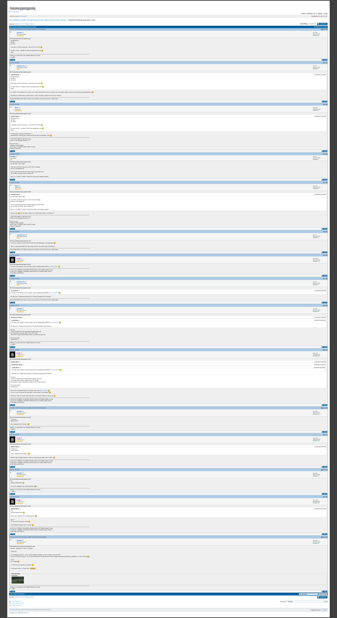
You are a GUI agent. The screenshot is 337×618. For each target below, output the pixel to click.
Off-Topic (63, 20)
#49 (326, 154)
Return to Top (25, 609)
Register (24, 16)
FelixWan (13, 156)
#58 (326, 469)
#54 (326, 305)
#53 (326, 278)
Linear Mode (324, 26)
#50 (326, 182)
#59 (326, 496)
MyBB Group (26, 612)
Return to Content (32, 609)
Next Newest (21, 594)
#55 (326, 350)
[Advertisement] (68, 6)
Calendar (320, 13)
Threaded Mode (317, 26)
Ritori (16, 107)
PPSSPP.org (18, 609)
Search (304, 13)
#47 (326, 62)
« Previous (17, 24)
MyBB (16, 612)
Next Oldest (14, 594)
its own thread (53, 266)
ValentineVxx (21, 66)
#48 (326, 104)
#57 (326, 434)
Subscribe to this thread (16, 605)
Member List (311, 13)
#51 (326, 231)
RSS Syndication (47, 609)
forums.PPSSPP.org (14, 20)
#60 (326, 537)
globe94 (44, 29)
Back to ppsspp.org (14, 11)
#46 (326, 29)
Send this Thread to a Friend (17, 603)
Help (326, 13)
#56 (326, 408)
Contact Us (12, 609)
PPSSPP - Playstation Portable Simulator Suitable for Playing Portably (40, 20)
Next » (32, 24)
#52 (326, 255)
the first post (44, 390)
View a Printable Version (16, 601)
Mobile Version (40, 609)
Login (20, 16)
